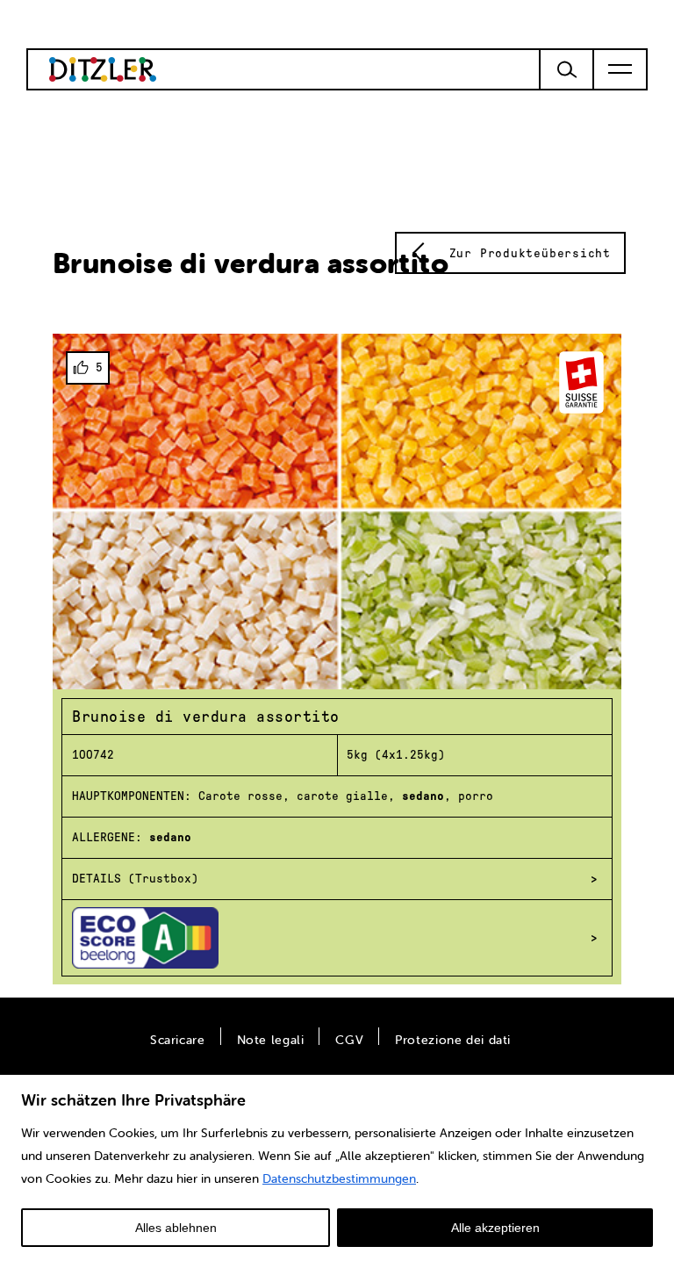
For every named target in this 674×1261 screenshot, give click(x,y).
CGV (349, 1040)
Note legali (271, 1040)
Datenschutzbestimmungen (339, 1178)
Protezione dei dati (453, 1040)
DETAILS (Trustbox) (135, 878)
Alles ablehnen (176, 1228)
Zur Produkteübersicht (530, 253)
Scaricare (177, 1040)
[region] (337, 1167)
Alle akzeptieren (495, 1228)
